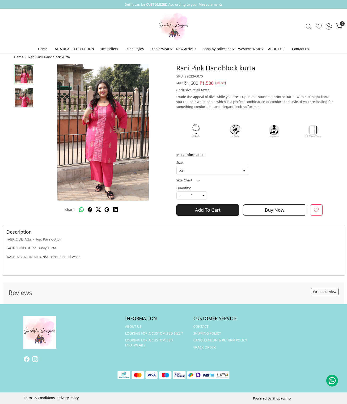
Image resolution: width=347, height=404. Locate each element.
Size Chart (184, 180)
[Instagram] (35, 360)
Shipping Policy (207, 333)
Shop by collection (217, 49)
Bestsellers (109, 49)
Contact (200, 326)
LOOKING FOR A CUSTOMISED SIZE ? (154, 333)
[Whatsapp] (81, 209)
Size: (180, 162)
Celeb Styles (134, 49)
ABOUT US (276, 49)
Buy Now (274, 210)
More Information (190, 154)
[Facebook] (26, 360)
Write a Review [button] (324, 291)
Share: (70, 209)
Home (42, 49)
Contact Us (300, 49)
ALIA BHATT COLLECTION (74, 49)
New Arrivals (186, 49)
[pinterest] (107, 209)
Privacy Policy (68, 397)
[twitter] (98, 209)
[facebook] (90, 209)
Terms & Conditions (39, 397)
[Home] (173, 26)
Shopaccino (281, 398)
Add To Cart (207, 210)
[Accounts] (329, 26)
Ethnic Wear (159, 49)
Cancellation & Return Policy (220, 340)
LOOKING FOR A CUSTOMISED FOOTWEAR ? (149, 342)
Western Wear (249, 49)
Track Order (204, 347)
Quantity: (183, 188)
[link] (308, 26)
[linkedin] (115, 209)
